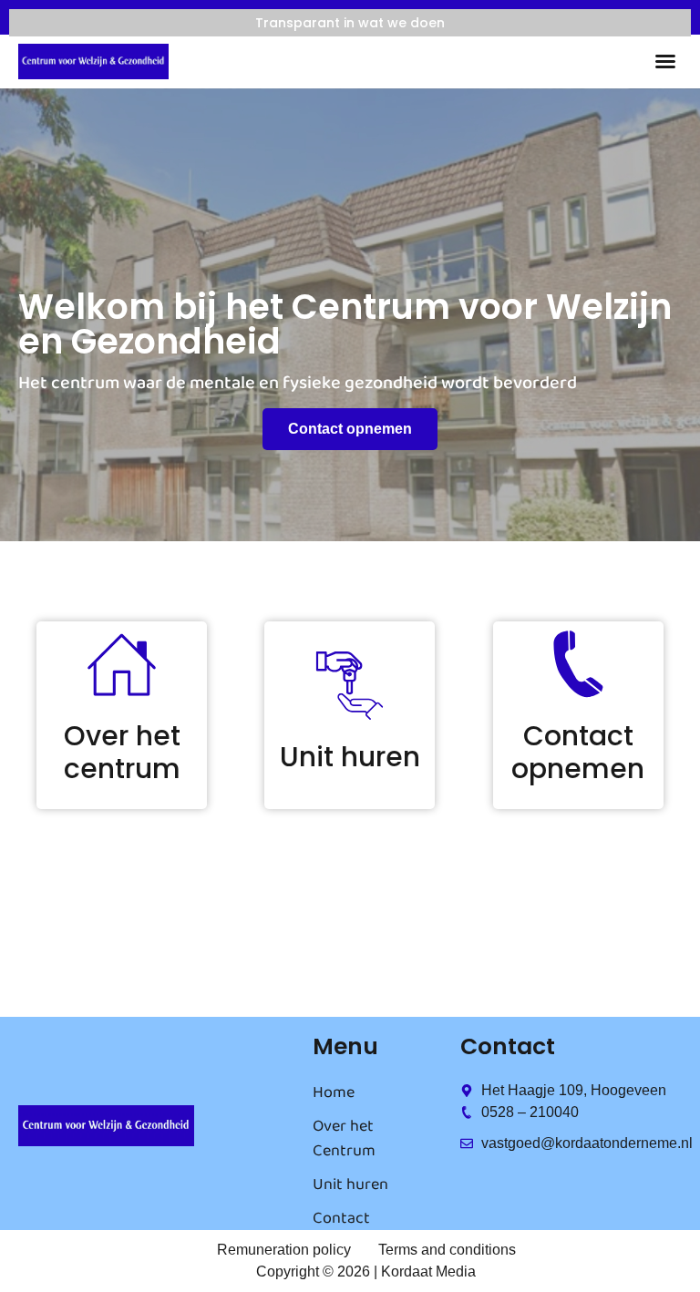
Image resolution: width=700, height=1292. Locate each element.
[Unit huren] (349, 685)
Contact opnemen (577, 752)
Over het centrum (122, 752)
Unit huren (350, 756)
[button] (665, 61)
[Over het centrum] (122, 665)
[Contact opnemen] (578, 665)
